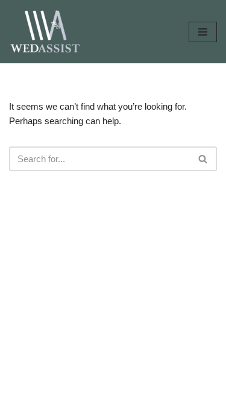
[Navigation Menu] (203, 32)
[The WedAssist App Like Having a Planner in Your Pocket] (45, 31)
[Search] (203, 158)
